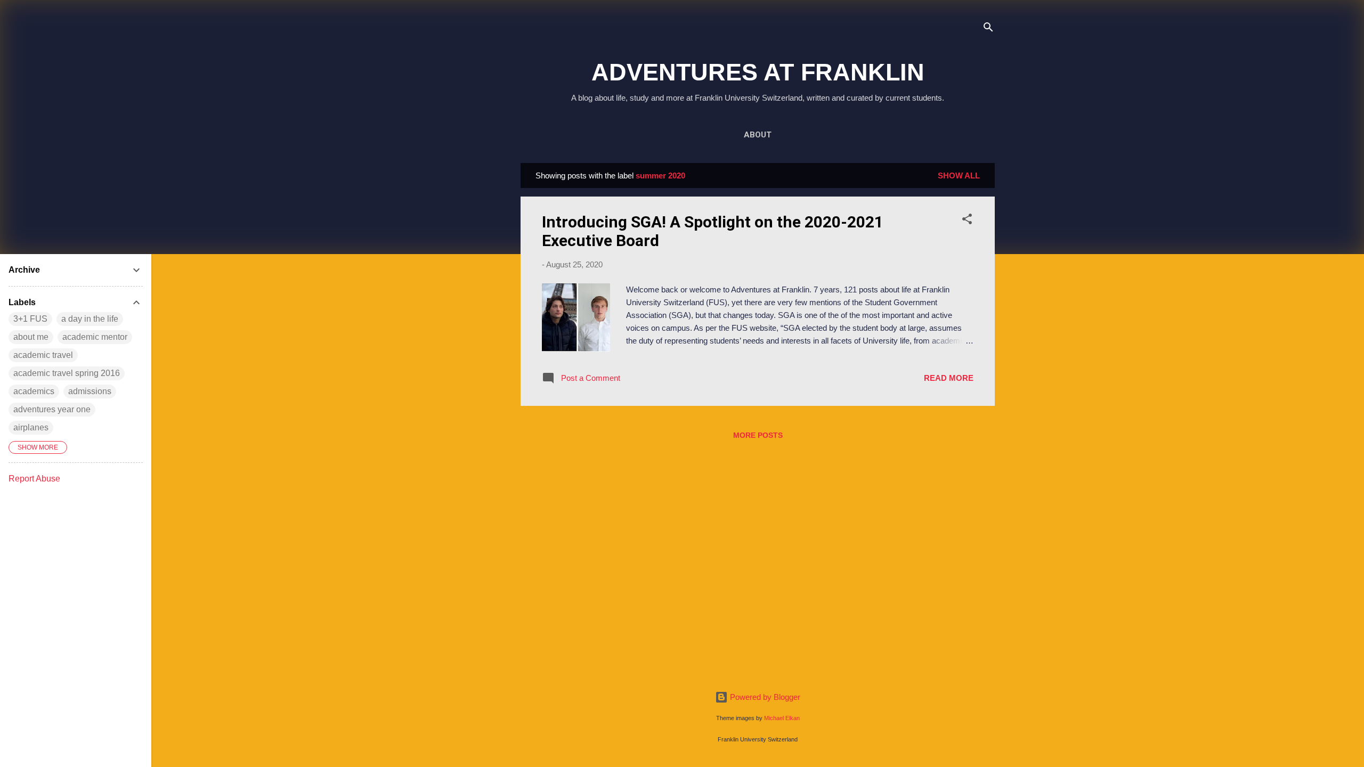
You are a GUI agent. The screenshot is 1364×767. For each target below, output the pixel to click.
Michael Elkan (782, 718)
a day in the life (89, 318)
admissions (89, 391)
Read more (948, 377)
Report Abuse (34, 478)
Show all (959, 175)
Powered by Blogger (764, 696)
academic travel (43, 355)
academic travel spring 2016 (66, 373)
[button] (967, 221)
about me (30, 336)
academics (33, 391)
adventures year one (52, 409)
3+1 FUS (30, 318)
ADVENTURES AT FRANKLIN (757, 72)
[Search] (988, 29)
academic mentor (94, 336)
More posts (758, 435)
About (758, 135)
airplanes (30, 427)
